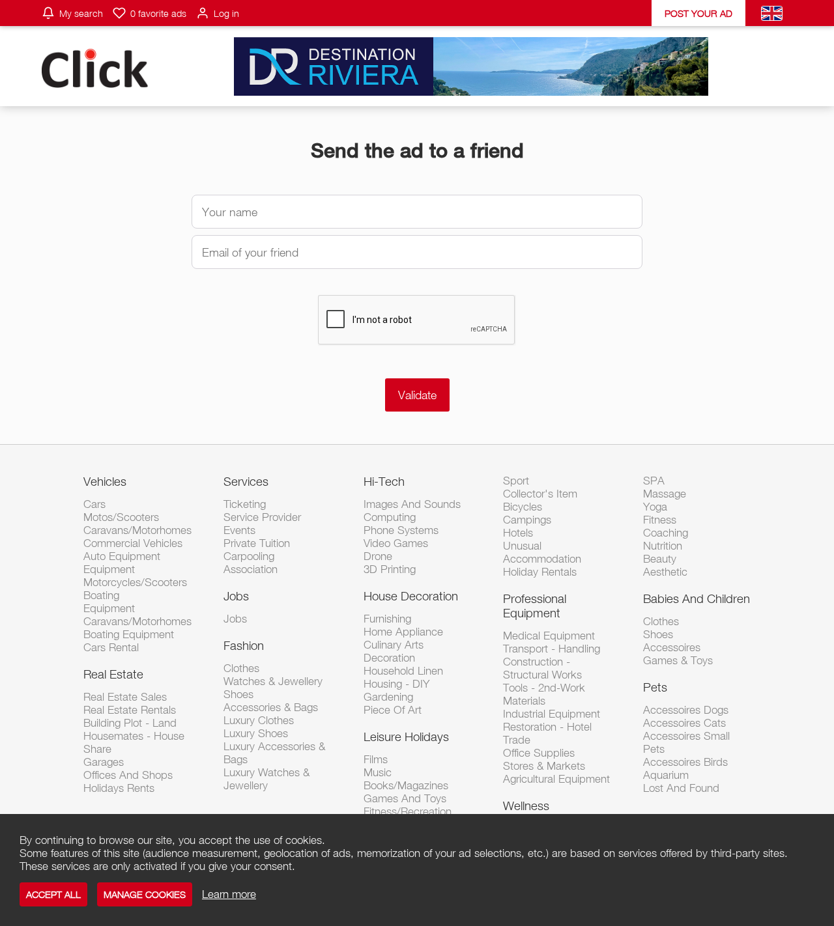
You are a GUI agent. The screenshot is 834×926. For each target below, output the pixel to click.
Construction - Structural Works (542, 668)
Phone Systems (401, 530)
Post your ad (698, 13)
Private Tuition (256, 543)
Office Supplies (539, 752)
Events (239, 530)
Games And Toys (405, 798)
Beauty (659, 558)
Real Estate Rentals (129, 709)
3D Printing (390, 569)
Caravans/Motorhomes (137, 530)
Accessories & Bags (270, 707)
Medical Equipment (549, 635)
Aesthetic (665, 571)
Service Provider (262, 517)
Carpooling (248, 556)
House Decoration (411, 596)
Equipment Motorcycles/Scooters (135, 576)
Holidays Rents (118, 787)
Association (250, 569)
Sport (516, 480)
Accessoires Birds (685, 761)
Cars (94, 504)
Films (376, 759)
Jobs (236, 596)
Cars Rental (111, 647)
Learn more (229, 894)
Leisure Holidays (406, 736)
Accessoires (671, 647)
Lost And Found (681, 787)
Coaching (665, 532)
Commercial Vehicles (132, 543)
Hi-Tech (384, 481)
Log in (226, 13)
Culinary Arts (394, 644)
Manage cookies (145, 894)
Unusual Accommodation (542, 552)
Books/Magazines (406, 785)
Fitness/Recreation (408, 811)
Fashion (243, 645)
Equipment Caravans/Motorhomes (137, 615)
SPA (654, 480)
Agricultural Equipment (556, 778)
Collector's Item (540, 493)
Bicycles (522, 506)
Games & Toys (678, 660)
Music (378, 772)
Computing (390, 517)
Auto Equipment (121, 556)
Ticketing (244, 504)
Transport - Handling (551, 648)
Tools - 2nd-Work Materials (544, 694)
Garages (103, 761)
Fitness (659, 519)
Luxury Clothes (258, 720)
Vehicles (104, 481)
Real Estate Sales (125, 696)
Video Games (396, 543)
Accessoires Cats (684, 722)
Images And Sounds (412, 504)
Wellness (526, 805)
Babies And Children (696, 598)
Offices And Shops (128, 774)
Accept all (53, 894)
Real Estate (113, 674)
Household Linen (403, 670)
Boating (101, 595)
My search (81, 13)
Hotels (518, 532)
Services (245, 481)
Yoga (655, 506)
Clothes (241, 668)
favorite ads (158, 13)
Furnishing (387, 618)
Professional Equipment (534, 605)
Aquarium (666, 774)
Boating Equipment (128, 634)
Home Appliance (403, 631)
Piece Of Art (393, 709)
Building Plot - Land (130, 722)
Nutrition (662, 545)
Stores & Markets (544, 765)
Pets (655, 687)
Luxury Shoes (255, 733)
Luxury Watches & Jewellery (266, 779)
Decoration (389, 657)
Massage (664, 493)
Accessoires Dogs (685, 709)
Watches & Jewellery (273, 681)
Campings (527, 519)
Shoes (238, 694)
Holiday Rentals (540, 571)
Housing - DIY (396, 683)
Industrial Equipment (551, 713)
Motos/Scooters (121, 517)
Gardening (388, 696)
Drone (378, 556)
